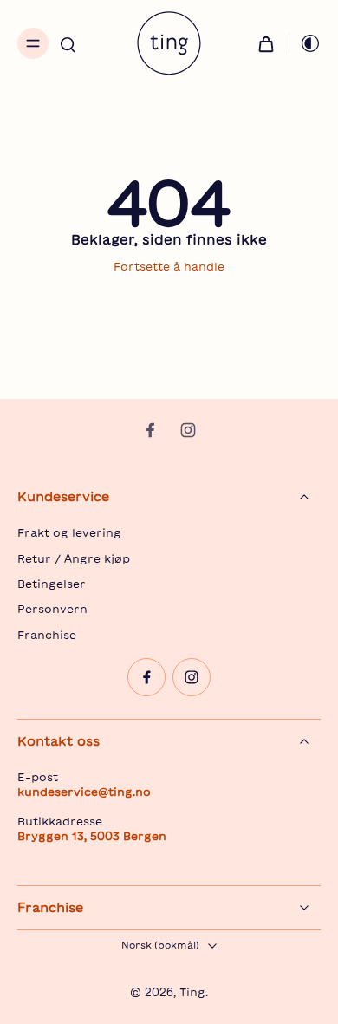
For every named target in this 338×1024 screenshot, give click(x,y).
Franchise (46, 634)
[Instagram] (188, 430)
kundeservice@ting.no (84, 791)
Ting (192, 992)
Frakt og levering (69, 532)
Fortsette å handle (169, 266)
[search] (68, 43)
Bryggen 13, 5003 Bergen (91, 836)
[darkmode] (305, 43)
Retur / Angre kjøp (73, 558)
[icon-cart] (266, 43)
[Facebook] (150, 430)
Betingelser (51, 583)
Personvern (52, 608)
